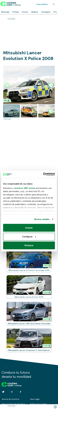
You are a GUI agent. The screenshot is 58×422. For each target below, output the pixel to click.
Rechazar (29, 245)
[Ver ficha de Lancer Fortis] (29, 286)
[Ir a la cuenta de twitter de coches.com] (3, 392)
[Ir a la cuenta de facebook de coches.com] (20, 392)
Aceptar (29, 228)
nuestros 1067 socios (24, 188)
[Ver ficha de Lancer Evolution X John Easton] (29, 340)
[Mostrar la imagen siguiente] (51, 85)
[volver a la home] (12, 384)
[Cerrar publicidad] (55, 407)
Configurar (27, 236)
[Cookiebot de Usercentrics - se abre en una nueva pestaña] (43, 174)
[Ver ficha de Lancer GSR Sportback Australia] (29, 313)
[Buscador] (53, 4)
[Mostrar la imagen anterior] (7, 85)
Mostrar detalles (42, 219)
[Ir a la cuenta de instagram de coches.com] (12, 392)
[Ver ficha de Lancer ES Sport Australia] (29, 260)
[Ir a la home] (11, 3)
